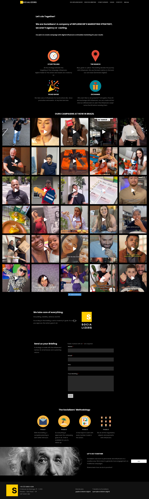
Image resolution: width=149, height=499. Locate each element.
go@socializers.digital (83, 492)
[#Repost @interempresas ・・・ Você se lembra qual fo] (133, 249)
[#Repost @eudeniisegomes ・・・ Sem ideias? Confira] (45, 249)
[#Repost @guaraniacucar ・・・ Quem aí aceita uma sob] (74, 219)
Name (70, 346)
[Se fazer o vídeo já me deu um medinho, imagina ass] (45, 132)
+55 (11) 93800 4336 (27, 487)
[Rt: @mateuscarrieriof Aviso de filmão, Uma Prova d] (16, 161)
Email (70, 356)
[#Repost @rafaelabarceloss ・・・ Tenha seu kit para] (133, 161)
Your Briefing (73, 374)
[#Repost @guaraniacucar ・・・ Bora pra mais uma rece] (103, 278)
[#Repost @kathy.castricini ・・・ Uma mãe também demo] (45, 219)
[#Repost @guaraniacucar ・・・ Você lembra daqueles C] (133, 219)
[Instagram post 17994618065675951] (16, 132)
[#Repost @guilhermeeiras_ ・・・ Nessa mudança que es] (16, 249)
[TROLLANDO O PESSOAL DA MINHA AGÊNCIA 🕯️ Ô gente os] (103, 132)
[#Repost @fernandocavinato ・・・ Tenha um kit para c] (74, 161)
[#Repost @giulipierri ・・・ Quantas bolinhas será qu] (45, 278)
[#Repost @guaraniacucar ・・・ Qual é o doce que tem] (16, 219)
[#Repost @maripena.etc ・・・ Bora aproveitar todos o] (103, 161)
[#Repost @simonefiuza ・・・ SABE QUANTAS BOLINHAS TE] (74, 278)
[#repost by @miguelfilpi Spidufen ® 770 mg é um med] (45, 161)
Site (69, 365)
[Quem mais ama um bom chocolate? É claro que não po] (74, 132)
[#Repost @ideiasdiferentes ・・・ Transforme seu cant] (74, 190)
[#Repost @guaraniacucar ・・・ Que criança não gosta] (74, 249)
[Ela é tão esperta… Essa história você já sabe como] (133, 132)
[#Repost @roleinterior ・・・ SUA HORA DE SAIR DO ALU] (45, 190)
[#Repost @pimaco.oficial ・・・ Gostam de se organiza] (103, 190)
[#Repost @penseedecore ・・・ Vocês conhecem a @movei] (133, 190)
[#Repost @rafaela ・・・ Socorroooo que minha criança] (16, 278)
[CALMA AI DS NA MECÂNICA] (16, 190)
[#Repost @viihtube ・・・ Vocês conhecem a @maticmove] (103, 219)
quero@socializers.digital (101, 492)
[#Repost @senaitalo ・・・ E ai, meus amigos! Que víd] (103, 249)
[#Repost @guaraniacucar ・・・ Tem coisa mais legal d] (133, 278)
